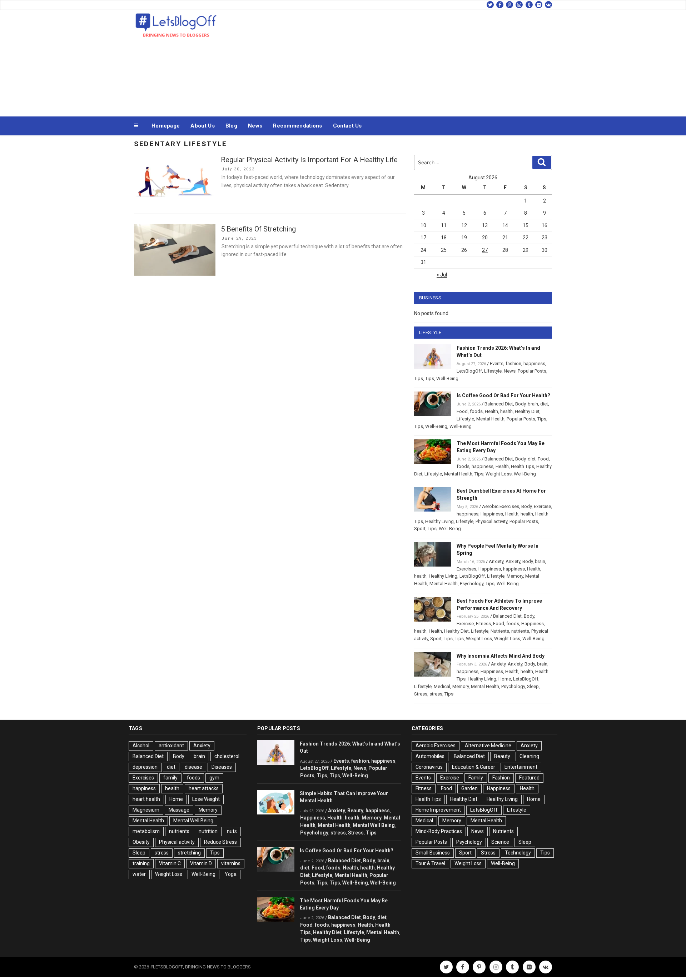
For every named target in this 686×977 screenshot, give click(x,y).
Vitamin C (170, 863)
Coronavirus (429, 767)
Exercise (542, 506)
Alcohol (141, 745)
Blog (231, 126)
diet (544, 404)
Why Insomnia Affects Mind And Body (501, 656)
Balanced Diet (498, 404)
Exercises (466, 569)
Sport (420, 528)
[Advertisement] (415, 61)
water (139, 874)
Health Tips (522, 466)
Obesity (141, 842)
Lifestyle (493, 371)
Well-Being (447, 378)
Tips (418, 378)
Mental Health (490, 419)
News (255, 126)
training (141, 863)
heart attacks (204, 788)
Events (496, 363)
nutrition (208, 831)
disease (193, 767)
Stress (420, 694)
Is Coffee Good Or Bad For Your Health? (503, 395)
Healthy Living (439, 521)
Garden (469, 788)
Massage (179, 810)
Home (504, 679)
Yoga (231, 874)
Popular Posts (532, 371)
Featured (529, 778)
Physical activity (491, 521)
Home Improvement (438, 810)
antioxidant (171, 745)
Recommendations (297, 126)
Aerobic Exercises (500, 506)
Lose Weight (206, 799)
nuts (232, 831)
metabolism (146, 831)
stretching (189, 853)
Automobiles (430, 756)
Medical (442, 686)
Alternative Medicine (488, 745)
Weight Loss (499, 474)
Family (475, 778)
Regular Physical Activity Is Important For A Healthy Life (309, 159)
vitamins (230, 863)
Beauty (355, 810)
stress (435, 694)
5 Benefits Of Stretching (258, 229)
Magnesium (146, 810)
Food (462, 411)
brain (533, 404)
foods (476, 411)
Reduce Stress (220, 842)
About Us (202, 126)
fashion (513, 363)
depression (145, 767)
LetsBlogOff (469, 371)
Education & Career (473, 767)
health (506, 411)
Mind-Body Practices (439, 831)
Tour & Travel (430, 863)
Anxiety (496, 561)
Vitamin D (201, 863)
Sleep (533, 686)
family (170, 778)
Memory (515, 576)
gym (214, 778)
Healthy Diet (527, 411)
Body (520, 404)
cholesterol (226, 756)
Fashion (501, 778)
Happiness (492, 514)
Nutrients (500, 631)
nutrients (520, 631)
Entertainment (520, 767)
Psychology (471, 583)
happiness (534, 363)
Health (491, 411)
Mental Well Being (193, 820)
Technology (518, 853)
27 (485, 250)
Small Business (433, 853)
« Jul (442, 275)
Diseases (222, 767)
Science (500, 842)
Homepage (165, 126)
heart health (146, 799)
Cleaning (529, 756)
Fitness (483, 623)
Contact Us (347, 126)
